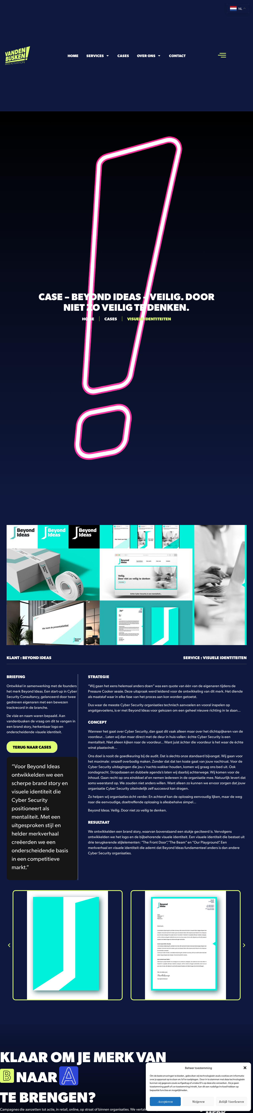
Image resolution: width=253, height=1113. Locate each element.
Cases (123, 55)
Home (73, 55)
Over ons (146, 55)
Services (95, 55)
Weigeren (198, 1102)
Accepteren (165, 1102)
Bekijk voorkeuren (231, 1102)
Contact (177, 55)
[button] (245, 1068)
